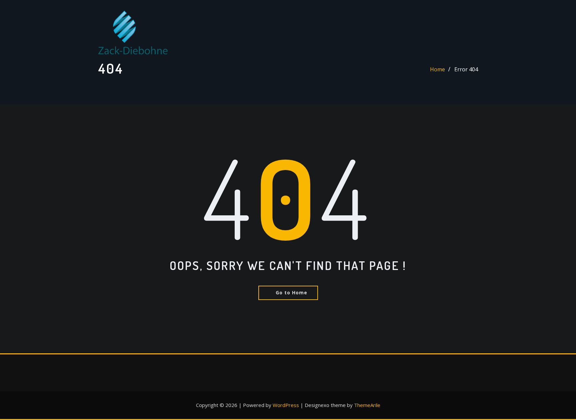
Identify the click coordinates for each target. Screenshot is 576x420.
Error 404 (466, 69)
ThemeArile (367, 405)
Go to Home (291, 292)
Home (437, 69)
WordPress (286, 405)
